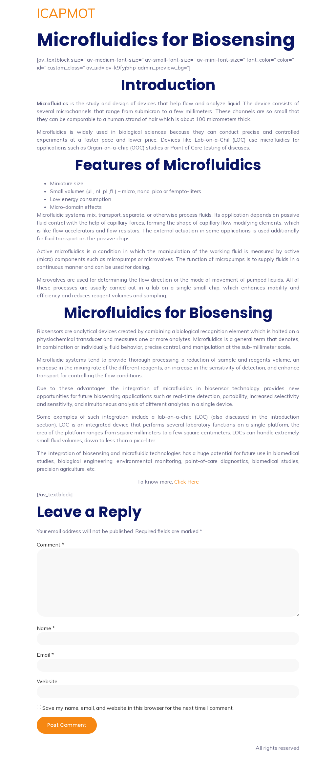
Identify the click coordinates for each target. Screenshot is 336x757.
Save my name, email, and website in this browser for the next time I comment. (138, 708)
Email (45, 654)
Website (47, 681)
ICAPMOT (66, 13)
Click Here (186, 481)
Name (46, 628)
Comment (50, 544)
